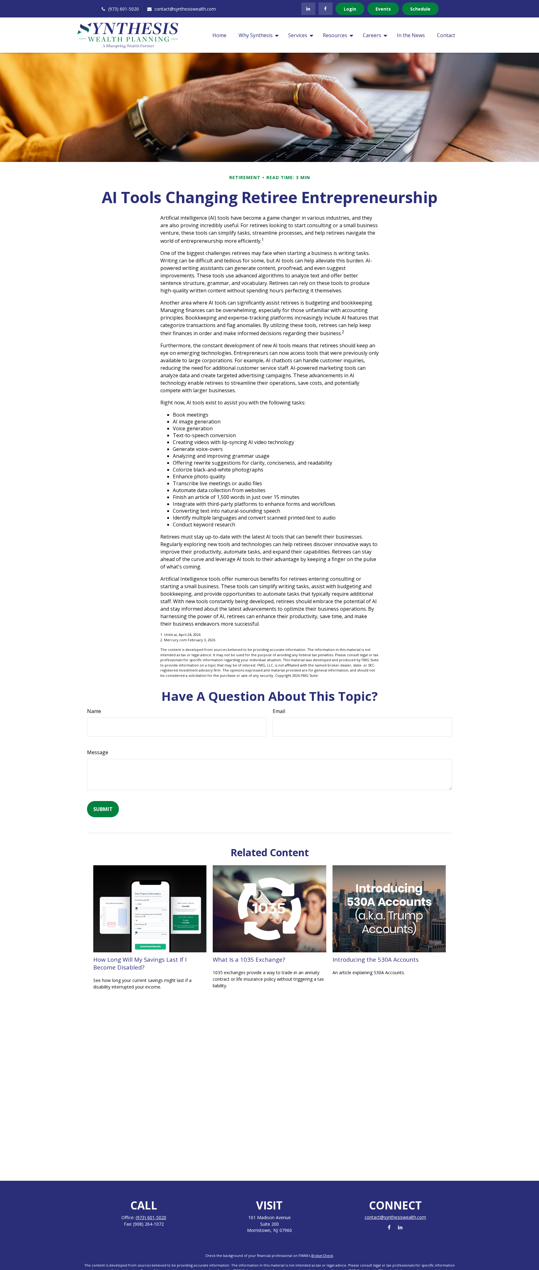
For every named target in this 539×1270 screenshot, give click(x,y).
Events (383, 9)
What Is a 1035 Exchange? (249, 959)
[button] (219, 35)
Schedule (420, 9)
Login (350, 9)
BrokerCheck (322, 1255)
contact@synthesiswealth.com (185, 9)
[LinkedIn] (308, 8)
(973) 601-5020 (123, 9)
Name (94, 711)
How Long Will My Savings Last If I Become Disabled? (140, 963)
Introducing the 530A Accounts (376, 959)
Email (279, 711)
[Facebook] (325, 8)
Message (97, 752)
